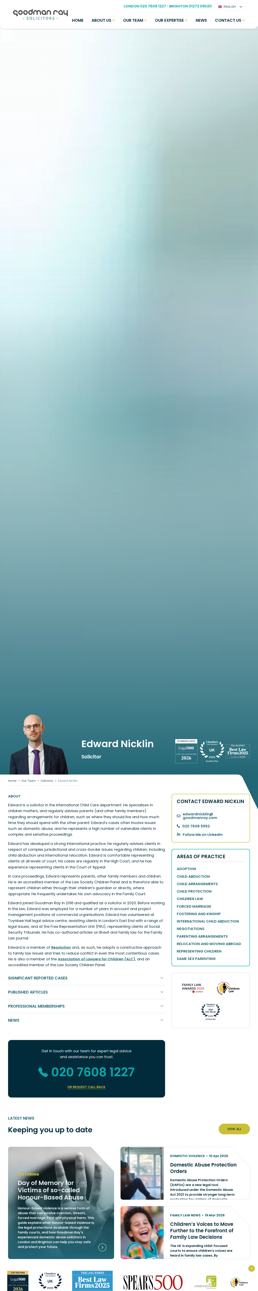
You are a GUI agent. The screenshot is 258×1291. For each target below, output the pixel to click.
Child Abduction (193, 876)
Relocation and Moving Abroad (209, 943)
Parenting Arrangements (202, 936)
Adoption (186, 868)
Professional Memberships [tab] (36, 1006)
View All (234, 1129)
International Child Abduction (208, 921)
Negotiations (190, 928)
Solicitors (47, 781)
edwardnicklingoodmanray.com (200, 816)
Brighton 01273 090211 (190, 6)
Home (77, 20)
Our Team (133, 20)
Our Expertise (169, 20)
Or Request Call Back (86, 1087)
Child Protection (194, 891)
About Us (101, 20)
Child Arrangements (197, 883)
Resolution (61, 947)
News (201, 20)
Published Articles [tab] (28, 992)
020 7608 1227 (93, 1072)
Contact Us (228, 20)
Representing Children (199, 951)
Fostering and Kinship (199, 913)
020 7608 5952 (196, 826)
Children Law (190, 898)
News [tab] (13, 1020)
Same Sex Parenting (196, 958)
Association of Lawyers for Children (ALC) (96, 959)
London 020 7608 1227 (145, 6)
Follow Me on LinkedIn (203, 834)
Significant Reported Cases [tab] (38, 978)
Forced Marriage (194, 906)
